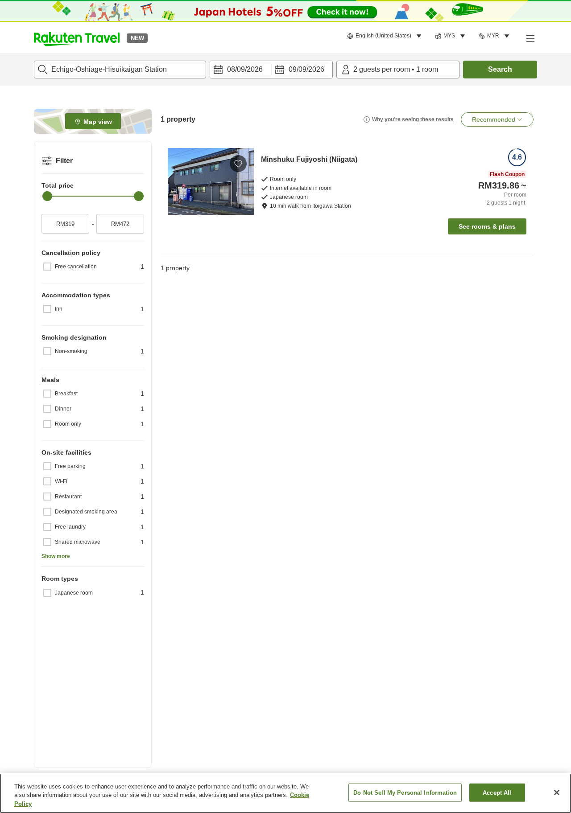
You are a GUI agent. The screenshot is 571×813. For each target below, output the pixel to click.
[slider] (47, 196)
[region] (285, 793)
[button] (77, 37)
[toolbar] (271, 69)
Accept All (497, 792)
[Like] (238, 163)
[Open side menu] (530, 38)
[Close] (557, 792)
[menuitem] (385, 36)
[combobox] (120, 69)
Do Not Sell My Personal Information (405, 792)
